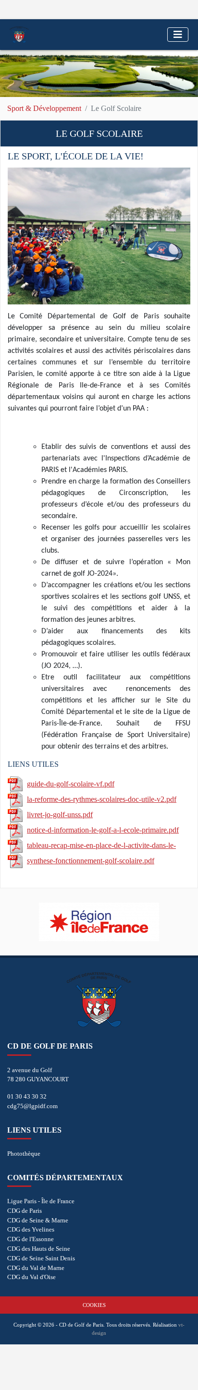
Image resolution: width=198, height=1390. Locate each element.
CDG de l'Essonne (30, 1239)
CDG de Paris (24, 1210)
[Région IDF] (99, 922)
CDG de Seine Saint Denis (41, 1258)
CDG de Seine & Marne (37, 1220)
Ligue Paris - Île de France (40, 1201)
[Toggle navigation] (177, 34)
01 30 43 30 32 (27, 1096)
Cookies (94, 1305)
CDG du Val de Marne (35, 1267)
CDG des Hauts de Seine (38, 1248)
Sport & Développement (44, 108)
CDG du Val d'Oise (31, 1277)
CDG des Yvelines (30, 1229)
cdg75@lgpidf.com (32, 1106)
